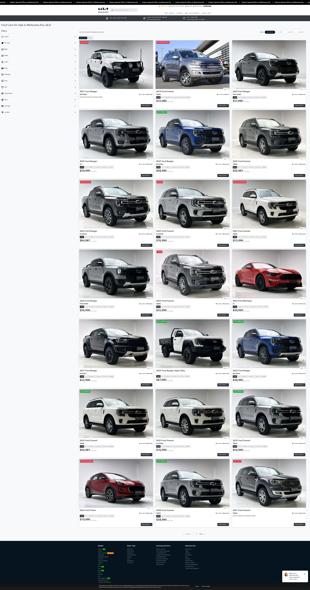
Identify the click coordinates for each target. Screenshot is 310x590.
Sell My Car (130, 561)
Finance (204, 13)
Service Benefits (161, 561)
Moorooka (189, 6)
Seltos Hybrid (102, 553)
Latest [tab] (280, 32)
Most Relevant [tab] (270, 32)
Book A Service (160, 563)
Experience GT (189, 566)
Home (166, 13)
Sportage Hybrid (103, 557)
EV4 (99, 566)
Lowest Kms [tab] (301, 32)
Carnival (100, 563)
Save (225, 89)
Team (187, 551)
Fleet (128, 559)
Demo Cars (130, 551)
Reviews (187, 559)
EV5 (99, 568)
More (208, 13)
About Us (188, 549)
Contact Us (188, 555)
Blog (186, 557)
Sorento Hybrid (103, 561)
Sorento (100, 559)
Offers (186, 13)
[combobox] (123, 10)
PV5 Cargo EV (102, 578)
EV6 (99, 570)
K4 (99, 576)
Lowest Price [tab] (291, 32)
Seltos (100, 551)
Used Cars (130, 553)
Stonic (100, 549)
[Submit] (112, 10)
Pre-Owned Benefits (191, 564)
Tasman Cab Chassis (104, 582)
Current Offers (131, 555)
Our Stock (179, 13)
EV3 (99, 564)
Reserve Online (190, 563)
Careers (187, 553)
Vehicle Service (160, 549)
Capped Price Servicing (163, 555)
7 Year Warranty (161, 553)
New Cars (130, 549)
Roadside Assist (161, 557)
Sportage (101, 555)
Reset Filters (83, 38)
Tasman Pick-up (103, 580)
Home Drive (189, 561)
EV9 (99, 572)
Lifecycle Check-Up (162, 559)
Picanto (100, 574)
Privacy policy (206, 586)
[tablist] (285, 32)
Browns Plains (198, 6)
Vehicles (171, 13)
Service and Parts (194, 13)
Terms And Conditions (192, 568)
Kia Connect (160, 564)
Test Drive (130, 563)
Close (197, 586)
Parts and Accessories (163, 551)
